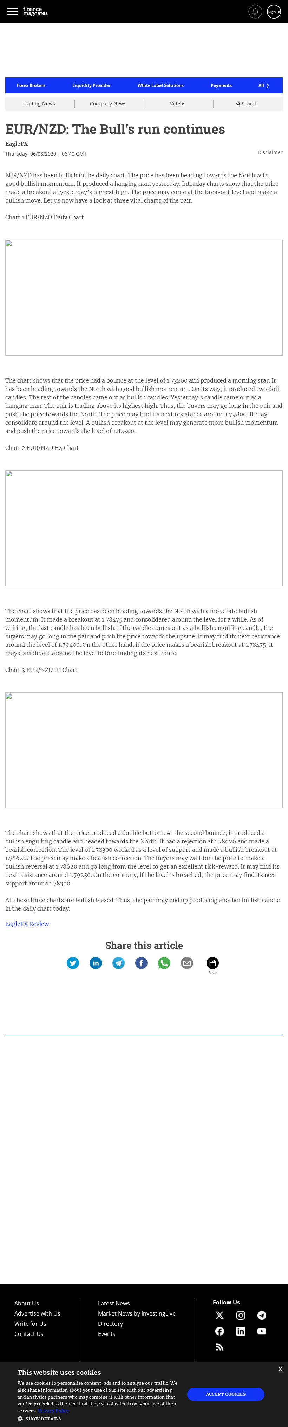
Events (107, 1334)
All (261, 85)
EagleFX (16, 143)
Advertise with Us (37, 1313)
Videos (177, 103)
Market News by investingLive (137, 1313)
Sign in (274, 11)
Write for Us (30, 1323)
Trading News (38, 103)
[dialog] (144, 1394)
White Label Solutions (161, 85)
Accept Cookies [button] (226, 1394)
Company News (108, 103)
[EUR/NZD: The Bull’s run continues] (72, 963)
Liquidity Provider (91, 85)
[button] (99, 1418)
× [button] (280, 1369)
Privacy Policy (53, 1410)
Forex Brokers (31, 85)
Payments (221, 85)
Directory (110, 1323)
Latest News (114, 1303)
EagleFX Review (27, 923)
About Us (26, 1303)
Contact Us (29, 1334)
